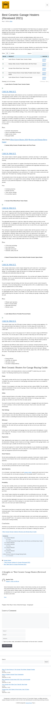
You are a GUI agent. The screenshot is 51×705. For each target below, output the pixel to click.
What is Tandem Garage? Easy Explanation (13, 674)
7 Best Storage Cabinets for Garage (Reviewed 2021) (17, 562)
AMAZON (44, 56)
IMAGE (4, 56)
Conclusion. (10, 555)
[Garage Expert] (5, 4)
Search (4, 659)
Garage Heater (7, 560)
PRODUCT (11, 56)
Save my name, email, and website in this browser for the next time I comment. (23, 641)
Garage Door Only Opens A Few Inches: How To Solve (15, 689)
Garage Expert (29, 702)
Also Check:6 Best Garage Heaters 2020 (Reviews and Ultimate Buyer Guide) (25, 541)
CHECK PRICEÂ (9, 92)
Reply (5, 597)
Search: (30, 53)
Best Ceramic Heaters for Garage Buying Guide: (15, 554)
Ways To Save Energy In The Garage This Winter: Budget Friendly (18, 669)
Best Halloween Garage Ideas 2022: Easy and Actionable (16, 679)
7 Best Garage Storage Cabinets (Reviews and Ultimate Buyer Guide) (19, 531)
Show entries (8, 53)
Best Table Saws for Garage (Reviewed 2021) (15, 564)
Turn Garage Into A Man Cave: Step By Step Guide (14, 684)
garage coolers (28, 472)
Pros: (10, 539)
